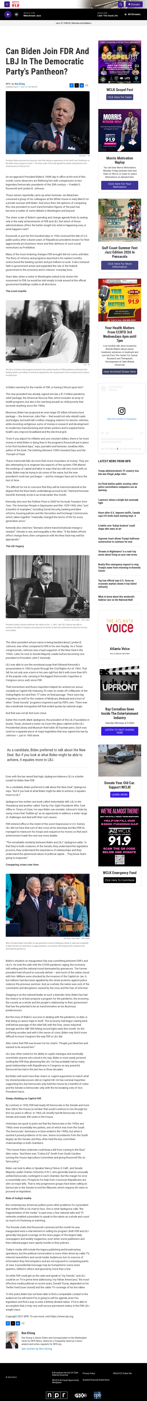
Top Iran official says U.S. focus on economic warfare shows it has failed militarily (117, 583)
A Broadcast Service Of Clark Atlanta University (65, 1374)
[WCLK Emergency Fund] (119, 836)
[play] (8, 14)
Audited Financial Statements (96, 1380)
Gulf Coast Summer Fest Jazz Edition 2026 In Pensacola (120, 252)
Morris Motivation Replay (119, 160)
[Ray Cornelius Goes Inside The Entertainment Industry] (119, 684)
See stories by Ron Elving (37, 1348)
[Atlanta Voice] (119, 626)
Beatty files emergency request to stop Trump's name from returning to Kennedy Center (119, 567)
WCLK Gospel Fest (120, 90)
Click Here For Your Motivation (119, 185)
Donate (135, 4)
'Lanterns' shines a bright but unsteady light (118, 501)
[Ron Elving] (12, 1340)
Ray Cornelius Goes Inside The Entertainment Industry (119, 713)
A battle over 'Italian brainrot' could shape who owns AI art (116, 527)
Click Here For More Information (120, 265)
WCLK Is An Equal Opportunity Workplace (65, 1381)
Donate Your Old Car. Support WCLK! (119, 785)
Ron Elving (20, 83)
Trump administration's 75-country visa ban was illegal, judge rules (118, 472)
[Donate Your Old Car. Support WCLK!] (119, 760)
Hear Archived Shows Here (120, 371)
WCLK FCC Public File (122, 1373)
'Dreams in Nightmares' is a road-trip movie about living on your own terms (117, 553)
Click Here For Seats (120, 97)
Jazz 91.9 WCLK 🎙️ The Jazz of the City (119, 449)
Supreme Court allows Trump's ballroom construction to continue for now (118, 540)
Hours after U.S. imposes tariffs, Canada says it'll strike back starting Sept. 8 (119, 514)
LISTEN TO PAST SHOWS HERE (119, 731)
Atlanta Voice (119, 649)
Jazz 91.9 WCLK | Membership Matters (73, 23)
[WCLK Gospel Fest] (119, 62)
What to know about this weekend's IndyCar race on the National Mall (116, 598)
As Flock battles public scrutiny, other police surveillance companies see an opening (118, 487)
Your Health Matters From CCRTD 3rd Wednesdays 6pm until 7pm (119, 334)
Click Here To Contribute (120, 880)
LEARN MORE (120, 794)
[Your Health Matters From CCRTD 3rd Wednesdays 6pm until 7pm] (119, 300)
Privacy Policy (89, 1373)
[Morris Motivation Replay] (119, 130)
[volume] (16, 14)
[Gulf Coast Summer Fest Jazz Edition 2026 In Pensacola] (119, 220)
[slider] (21, 14)
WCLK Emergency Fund (120, 873)
